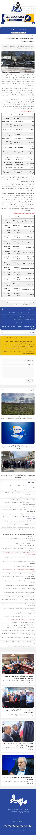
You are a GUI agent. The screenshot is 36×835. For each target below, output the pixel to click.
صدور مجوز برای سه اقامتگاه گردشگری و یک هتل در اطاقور (20, 585)
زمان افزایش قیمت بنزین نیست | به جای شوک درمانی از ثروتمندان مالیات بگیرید (19, 589)
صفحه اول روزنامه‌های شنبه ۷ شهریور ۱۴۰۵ (23, 543)
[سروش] (21, 826)
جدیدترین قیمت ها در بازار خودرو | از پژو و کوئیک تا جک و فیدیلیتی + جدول (18, 327)
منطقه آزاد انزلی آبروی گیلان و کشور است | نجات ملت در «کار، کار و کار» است (18, 642)
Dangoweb (26, 813)
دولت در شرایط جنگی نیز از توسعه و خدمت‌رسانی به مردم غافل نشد (17, 514)
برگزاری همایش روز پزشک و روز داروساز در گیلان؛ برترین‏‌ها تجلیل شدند (19, 558)
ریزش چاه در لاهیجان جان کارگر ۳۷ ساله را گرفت (22, 622)
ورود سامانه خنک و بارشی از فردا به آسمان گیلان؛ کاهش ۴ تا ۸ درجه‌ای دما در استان (19, 493)
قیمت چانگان (10, 302)
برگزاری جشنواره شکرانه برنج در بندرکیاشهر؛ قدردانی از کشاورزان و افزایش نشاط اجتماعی (18, 553)
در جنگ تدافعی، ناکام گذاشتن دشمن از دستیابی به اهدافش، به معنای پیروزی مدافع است (19, 503)
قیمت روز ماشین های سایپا (28, 305)
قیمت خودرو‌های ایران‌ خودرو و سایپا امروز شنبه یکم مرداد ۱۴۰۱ (19, 316)
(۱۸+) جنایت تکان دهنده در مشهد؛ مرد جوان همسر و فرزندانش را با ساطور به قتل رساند (18, 539)
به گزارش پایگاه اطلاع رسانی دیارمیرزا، (24, 75)
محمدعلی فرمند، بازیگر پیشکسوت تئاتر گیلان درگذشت (21, 646)
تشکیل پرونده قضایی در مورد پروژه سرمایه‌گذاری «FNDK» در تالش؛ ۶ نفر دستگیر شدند (18, 510)
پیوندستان (26, 809)
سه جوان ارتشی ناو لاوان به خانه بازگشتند (23, 566)
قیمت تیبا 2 (17, 302)
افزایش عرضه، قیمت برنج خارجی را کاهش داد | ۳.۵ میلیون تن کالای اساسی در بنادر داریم (18, 577)
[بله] (9, 826)
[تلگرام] (25, 826)
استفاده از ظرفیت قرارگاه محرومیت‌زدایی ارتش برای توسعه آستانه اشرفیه (19, 570)
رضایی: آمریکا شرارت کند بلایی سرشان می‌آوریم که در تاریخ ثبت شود (17, 630)
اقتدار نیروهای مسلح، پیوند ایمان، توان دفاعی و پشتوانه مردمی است (17, 507)
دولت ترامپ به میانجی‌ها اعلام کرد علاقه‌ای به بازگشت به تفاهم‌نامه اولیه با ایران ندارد (18, 604)
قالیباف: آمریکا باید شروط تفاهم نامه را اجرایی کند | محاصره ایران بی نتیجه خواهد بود (18, 634)
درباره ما (16, 809)
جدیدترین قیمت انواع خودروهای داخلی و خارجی (22, 319)
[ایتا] (13, 826)
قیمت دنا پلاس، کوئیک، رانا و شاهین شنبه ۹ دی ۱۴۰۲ (21, 313)
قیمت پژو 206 (25, 302)
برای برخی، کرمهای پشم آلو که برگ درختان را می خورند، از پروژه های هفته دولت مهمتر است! (18, 535)
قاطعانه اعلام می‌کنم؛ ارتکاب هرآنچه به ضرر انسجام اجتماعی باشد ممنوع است (19, 562)
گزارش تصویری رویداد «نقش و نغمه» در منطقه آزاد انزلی (20, 524)
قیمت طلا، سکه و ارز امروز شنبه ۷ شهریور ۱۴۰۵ (23, 500)
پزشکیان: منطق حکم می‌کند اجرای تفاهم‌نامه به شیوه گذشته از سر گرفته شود (18, 638)
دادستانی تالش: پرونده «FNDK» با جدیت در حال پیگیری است (18, 616)
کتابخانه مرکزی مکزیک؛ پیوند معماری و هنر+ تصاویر (21, 546)
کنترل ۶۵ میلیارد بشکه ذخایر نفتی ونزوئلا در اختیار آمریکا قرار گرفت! (18, 527)
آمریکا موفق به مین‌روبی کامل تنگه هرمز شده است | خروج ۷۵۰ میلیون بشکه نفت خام (19, 609)
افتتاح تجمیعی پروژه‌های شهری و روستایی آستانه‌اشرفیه (20, 628)
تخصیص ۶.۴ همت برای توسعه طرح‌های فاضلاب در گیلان (20, 597)
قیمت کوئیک (17, 305)
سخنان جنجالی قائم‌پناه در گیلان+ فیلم (24, 613)
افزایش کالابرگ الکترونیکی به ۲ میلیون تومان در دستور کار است (18, 625)
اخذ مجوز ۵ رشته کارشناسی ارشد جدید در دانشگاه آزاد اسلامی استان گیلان (18, 600)
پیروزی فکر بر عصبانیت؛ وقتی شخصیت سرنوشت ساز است (20, 497)
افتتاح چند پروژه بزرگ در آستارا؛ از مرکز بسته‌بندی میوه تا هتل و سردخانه (19, 582)
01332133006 (18, 821)
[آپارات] (5, 826)
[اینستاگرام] (29, 826)
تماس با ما (10, 809)
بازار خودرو (32, 302)
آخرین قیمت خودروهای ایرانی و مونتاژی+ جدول (22, 323)
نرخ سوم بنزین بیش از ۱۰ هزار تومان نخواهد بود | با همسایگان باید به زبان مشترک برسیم (18, 549)
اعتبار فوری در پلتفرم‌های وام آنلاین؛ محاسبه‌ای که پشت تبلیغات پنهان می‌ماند (19, 486)
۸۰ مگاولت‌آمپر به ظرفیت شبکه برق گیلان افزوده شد (21, 620)
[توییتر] (17, 826)
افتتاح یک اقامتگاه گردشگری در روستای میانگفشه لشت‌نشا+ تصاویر (17, 490)
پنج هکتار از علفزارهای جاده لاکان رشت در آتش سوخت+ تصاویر (19, 574)
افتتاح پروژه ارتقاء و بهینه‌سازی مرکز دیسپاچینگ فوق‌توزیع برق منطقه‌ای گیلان (19, 593)
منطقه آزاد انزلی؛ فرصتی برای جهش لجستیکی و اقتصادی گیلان (19, 521)
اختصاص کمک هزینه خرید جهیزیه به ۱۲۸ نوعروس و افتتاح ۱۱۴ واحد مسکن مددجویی (18, 517)
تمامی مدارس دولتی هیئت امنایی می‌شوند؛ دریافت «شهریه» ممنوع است (18, 530)
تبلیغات (20, 809)
